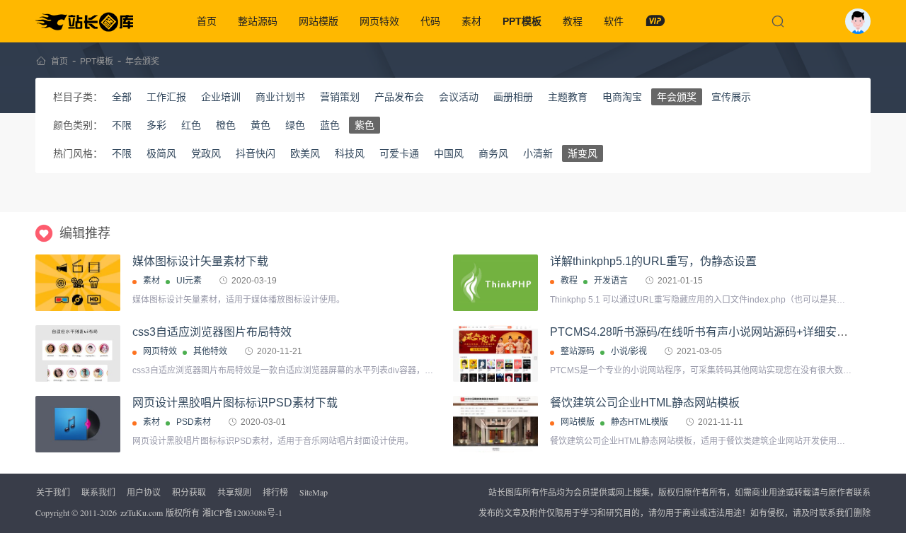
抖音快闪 (255, 153)
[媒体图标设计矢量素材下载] (77, 283)
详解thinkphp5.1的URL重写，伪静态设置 (653, 261)
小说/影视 (629, 351)
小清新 (538, 153)
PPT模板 (522, 21)
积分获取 (189, 492)
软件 (614, 21)
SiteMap (313, 492)
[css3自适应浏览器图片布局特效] (77, 353)
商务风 (493, 153)
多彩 (156, 125)
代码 (430, 21)
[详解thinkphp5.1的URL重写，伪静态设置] (495, 283)
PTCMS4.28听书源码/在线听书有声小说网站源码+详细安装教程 (710, 332)
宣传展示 (731, 96)
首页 (207, 21)
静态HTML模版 (639, 422)
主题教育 (567, 96)
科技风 (350, 153)
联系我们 (98, 492)
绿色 (295, 125)
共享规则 (234, 492)
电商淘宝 (622, 96)
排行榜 (275, 492)
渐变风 (582, 153)
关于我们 (53, 492)
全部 (122, 96)
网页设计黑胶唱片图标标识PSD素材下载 (235, 403)
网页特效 (379, 21)
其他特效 (210, 351)
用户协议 (144, 492)
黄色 (260, 125)
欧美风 (305, 153)
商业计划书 (280, 96)
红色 (191, 125)
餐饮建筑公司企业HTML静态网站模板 (645, 403)
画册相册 (513, 96)
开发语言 (611, 281)
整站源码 (257, 21)
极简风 (161, 153)
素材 (471, 21)
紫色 (364, 125)
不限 (122, 125)
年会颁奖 (142, 61)
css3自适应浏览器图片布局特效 (212, 332)
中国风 (449, 153)
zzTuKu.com (141, 512)
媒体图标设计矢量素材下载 (200, 261)
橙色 (226, 125)
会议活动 (458, 96)
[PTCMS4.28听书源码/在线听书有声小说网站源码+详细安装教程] (495, 353)
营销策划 (340, 96)
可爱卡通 (399, 153)
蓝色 (330, 125)
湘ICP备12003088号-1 (242, 512)
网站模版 (318, 21)
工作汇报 (166, 96)
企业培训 (221, 96)
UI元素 (189, 281)
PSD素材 (193, 422)
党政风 (206, 153)
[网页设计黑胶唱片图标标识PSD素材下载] (77, 424)
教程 (573, 21)
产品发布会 (399, 96)
